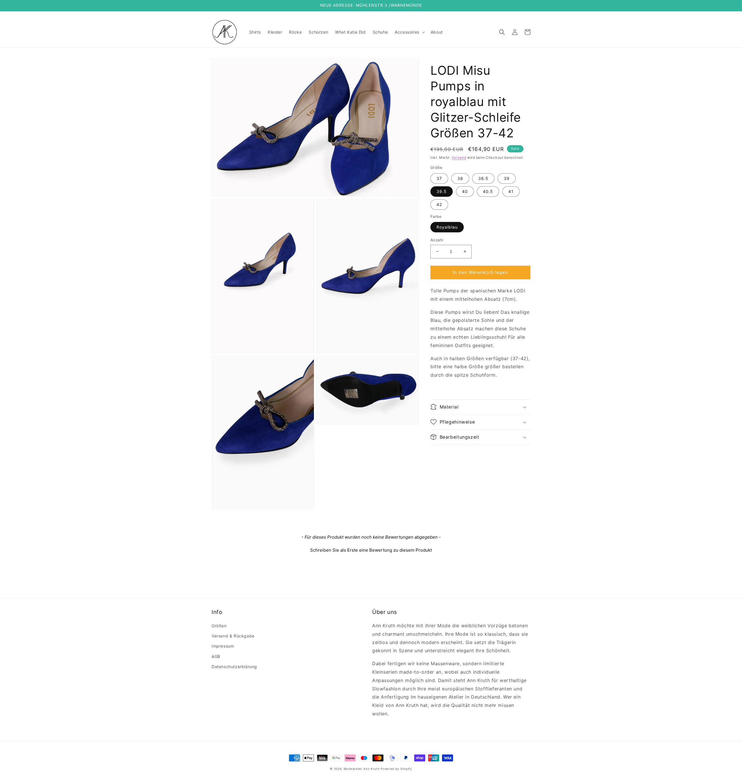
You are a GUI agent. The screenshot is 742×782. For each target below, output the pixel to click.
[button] (409, 32)
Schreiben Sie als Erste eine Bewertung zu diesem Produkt (371, 550)
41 (511, 191)
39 (507, 178)
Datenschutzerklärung (234, 666)
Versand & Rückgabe (233, 635)
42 (439, 204)
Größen (219, 625)
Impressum (223, 646)
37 (439, 178)
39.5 (442, 191)
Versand (459, 157)
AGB (216, 656)
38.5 (483, 178)
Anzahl (436, 240)
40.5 (488, 191)
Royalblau (447, 227)
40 (465, 191)
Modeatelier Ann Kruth (362, 768)
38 (460, 178)
